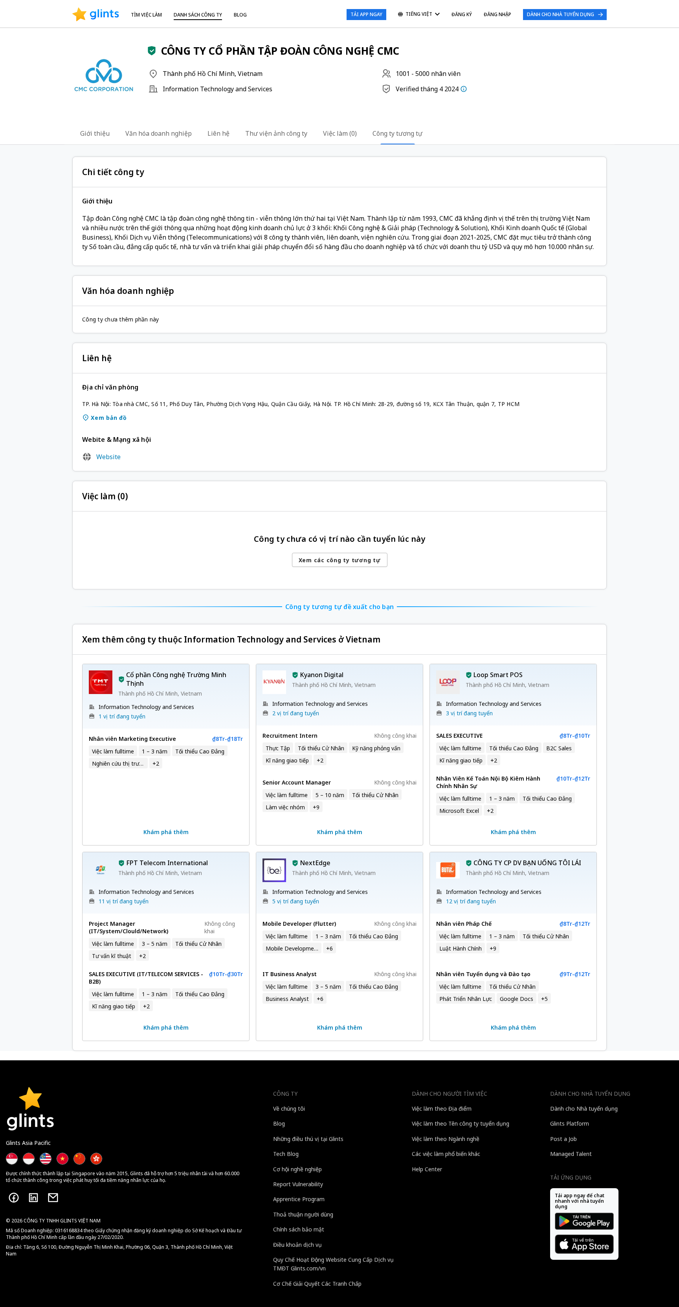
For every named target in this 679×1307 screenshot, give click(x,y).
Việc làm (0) (340, 133)
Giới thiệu (95, 133)
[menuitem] (419, 14)
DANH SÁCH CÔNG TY (198, 14)
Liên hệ (218, 133)
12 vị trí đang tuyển (471, 901)
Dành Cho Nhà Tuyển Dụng (560, 14)
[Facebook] (14, 1197)
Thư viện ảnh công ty (276, 133)
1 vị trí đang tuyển (122, 716)
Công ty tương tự (397, 133)
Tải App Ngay (366, 14)
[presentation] (95, 14)
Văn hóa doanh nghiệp (158, 133)
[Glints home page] (95, 14)
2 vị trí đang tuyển (295, 713)
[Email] (53, 1197)
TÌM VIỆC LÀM (146, 14)
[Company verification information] (463, 88)
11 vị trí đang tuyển (124, 901)
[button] (151, 50)
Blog (240, 14)
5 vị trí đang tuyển (295, 901)
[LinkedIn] (33, 1197)
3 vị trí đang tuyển (469, 713)
